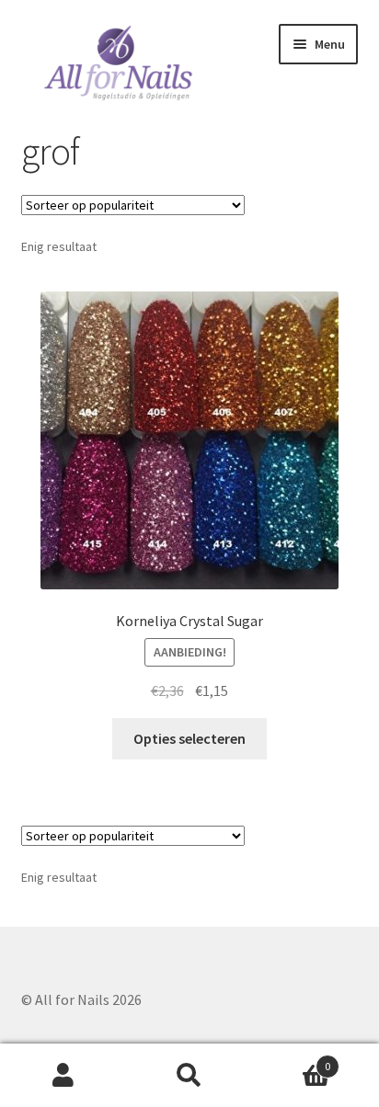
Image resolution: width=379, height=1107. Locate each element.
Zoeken (189, 1075)
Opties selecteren (189, 738)
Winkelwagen (292, 1059)
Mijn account (63, 1075)
